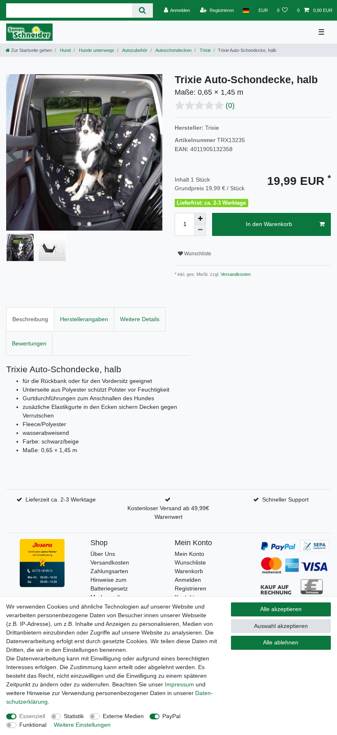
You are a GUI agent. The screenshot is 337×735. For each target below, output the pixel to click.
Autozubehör (134, 50)
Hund (65, 50)
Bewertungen (29, 343)
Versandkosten (235, 274)
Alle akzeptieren (281, 609)
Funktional (32, 724)
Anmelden (188, 579)
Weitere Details (139, 319)
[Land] (246, 10)
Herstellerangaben (84, 319)
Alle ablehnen (280, 642)
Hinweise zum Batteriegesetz (109, 584)
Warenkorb (189, 571)
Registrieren (190, 588)
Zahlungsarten (109, 571)
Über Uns (102, 554)
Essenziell (32, 716)
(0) (230, 105)
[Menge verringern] (200, 230)
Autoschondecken (173, 50)
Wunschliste (197, 254)
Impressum (179, 684)
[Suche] (142, 10)
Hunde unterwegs (96, 50)
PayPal (171, 716)
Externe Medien (123, 716)
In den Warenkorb (269, 224)
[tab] (30, 319)
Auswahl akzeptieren (281, 626)
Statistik (74, 716)
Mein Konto (189, 554)
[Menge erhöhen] (200, 218)
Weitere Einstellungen (82, 724)
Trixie (205, 50)
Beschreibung (30, 319)
